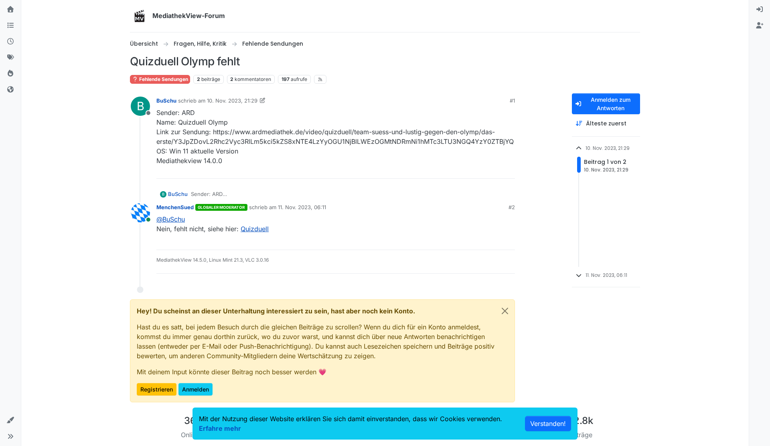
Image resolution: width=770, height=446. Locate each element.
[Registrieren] (759, 25)
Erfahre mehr (220, 428)
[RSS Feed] (320, 79)
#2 (512, 207)
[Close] (505, 311)
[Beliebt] (10, 73)
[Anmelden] (759, 9)
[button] (10, 420)
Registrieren (156, 389)
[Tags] (10, 57)
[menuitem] (759, 9)
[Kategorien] (10, 25)
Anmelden (195, 389)
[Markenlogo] (139, 16)
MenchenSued (175, 207)
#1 (512, 100)
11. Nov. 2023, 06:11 (302, 207)
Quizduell (255, 229)
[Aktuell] (10, 41)
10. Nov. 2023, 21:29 (232, 100)
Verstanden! (548, 424)
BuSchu (166, 100)
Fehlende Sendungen (163, 79)
